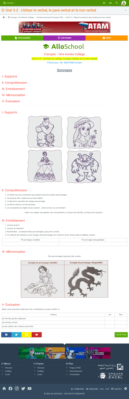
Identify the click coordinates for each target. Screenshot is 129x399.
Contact (117, 389)
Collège (8, 371)
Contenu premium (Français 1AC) (49, 17)
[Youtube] (37, 334)
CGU (102, 389)
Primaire (8, 368)
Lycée (7, 374)
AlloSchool (57, 394)
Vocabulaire (74, 374)
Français (10, 3)
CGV (107, 389)
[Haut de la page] (125, 389)
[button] (124, 3)
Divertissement (75, 371)
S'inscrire (93, 389)
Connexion (78, 389)
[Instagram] (27, 334)
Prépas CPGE (75, 368)
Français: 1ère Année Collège (22, 17)
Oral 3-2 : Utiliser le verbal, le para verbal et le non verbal (88, 17)
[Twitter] (16, 334)
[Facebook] (6, 334)
